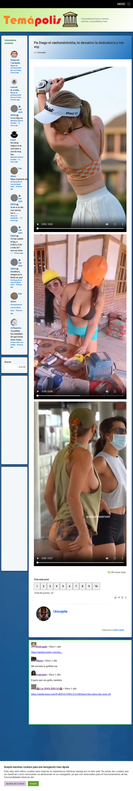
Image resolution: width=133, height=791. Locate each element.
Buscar (8, 362)
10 (96, 586)
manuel (14, 87)
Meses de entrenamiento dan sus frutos (16, 68)
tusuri (13, 140)
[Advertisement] (80, 748)
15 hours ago (18, 253)
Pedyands (15, 60)
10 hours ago (15, 100)
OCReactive (16, 328)
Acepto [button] (33, 783)
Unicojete (41, 53)
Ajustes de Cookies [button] (15, 783)
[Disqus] (80, 681)
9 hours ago (15, 72)
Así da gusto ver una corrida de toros (16, 184)
